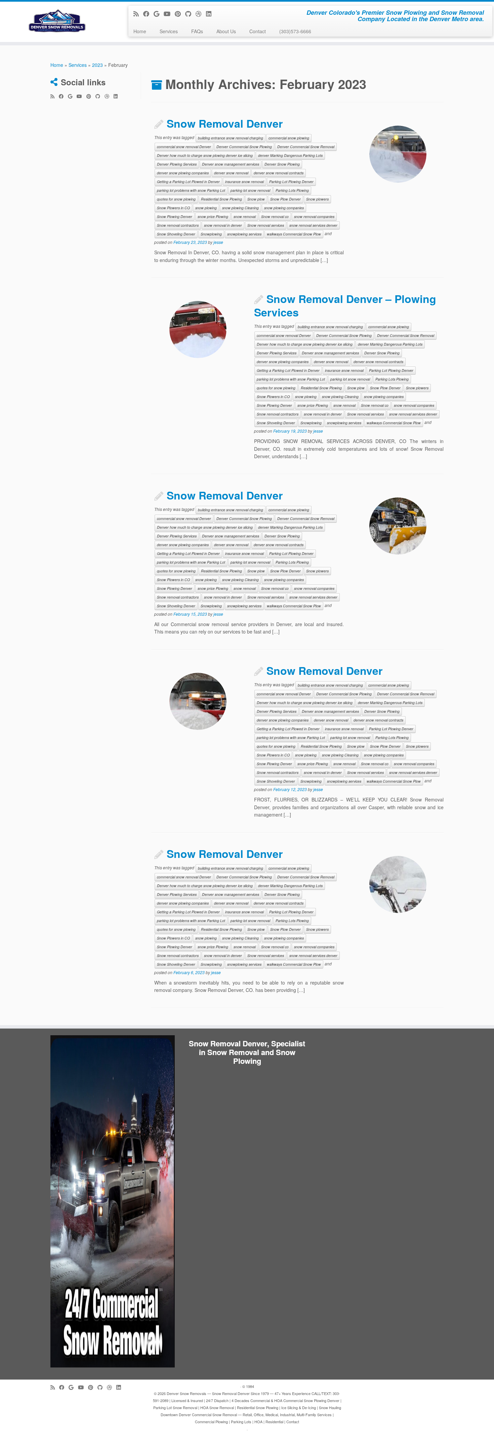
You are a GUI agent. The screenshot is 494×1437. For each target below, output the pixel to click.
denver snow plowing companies (183, 172)
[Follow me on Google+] (159, 13)
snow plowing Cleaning (240, 207)
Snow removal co (275, 216)
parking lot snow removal (250, 190)
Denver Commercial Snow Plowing (244, 146)
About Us (226, 31)
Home (139, 31)
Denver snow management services (230, 164)
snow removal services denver (313, 225)
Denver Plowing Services (177, 164)
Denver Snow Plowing (282, 164)
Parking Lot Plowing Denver (291, 181)
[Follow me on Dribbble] (201, 13)
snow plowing (206, 207)
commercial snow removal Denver (184, 146)
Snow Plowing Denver (174, 216)
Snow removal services (265, 225)
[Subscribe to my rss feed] (138, 13)
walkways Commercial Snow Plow (294, 233)
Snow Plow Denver (285, 199)
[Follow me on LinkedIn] (211, 13)
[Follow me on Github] (190, 13)
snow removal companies (314, 216)
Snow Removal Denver (225, 123)
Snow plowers (317, 199)
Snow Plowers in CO (173, 207)
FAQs (197, 31)
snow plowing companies (284, 207)
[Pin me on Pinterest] (180, 13)
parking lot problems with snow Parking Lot (191, 190)
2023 (97, 64)
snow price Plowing (213, 216)
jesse (218, 242)
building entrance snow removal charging (230, 137)
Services (169, 31)
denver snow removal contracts (278, 172)
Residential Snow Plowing (221, 199)
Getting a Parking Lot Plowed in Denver (188, 181)
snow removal (245, 216)
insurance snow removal (244, 181)
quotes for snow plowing (176, 199)
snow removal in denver (223, 225)
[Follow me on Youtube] (169, 13)
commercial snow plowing (289, 137)
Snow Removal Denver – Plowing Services (345, 305)
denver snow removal (231, 172)
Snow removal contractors (178, 225)
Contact (257, 31)
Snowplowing (211, 233)
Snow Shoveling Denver (176, 233)
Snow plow (256, 199)
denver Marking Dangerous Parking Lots (290, 155)
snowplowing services (244, 233)
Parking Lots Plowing (292, 190)
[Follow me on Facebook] (148, 13)
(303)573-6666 (295, 31)
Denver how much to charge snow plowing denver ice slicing (205, 155)
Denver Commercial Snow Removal (305, 146)
